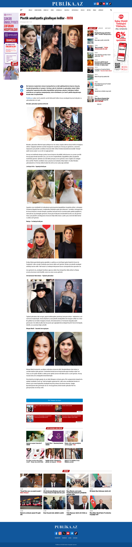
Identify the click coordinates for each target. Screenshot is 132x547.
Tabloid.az (66, 10)
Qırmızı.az (46, 10)
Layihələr (100, 10)
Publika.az (29, 98)
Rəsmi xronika (38, 10)
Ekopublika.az (75, 10)
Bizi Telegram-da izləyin (54, 400)
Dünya (52, 10)
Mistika (89, 10)
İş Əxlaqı (75, 538)
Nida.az (30, 10)
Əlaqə (69, 538)
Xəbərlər (64, 538)
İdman (94, 10)
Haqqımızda (57, 538)
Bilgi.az (82, 10)
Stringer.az (59, 10)
